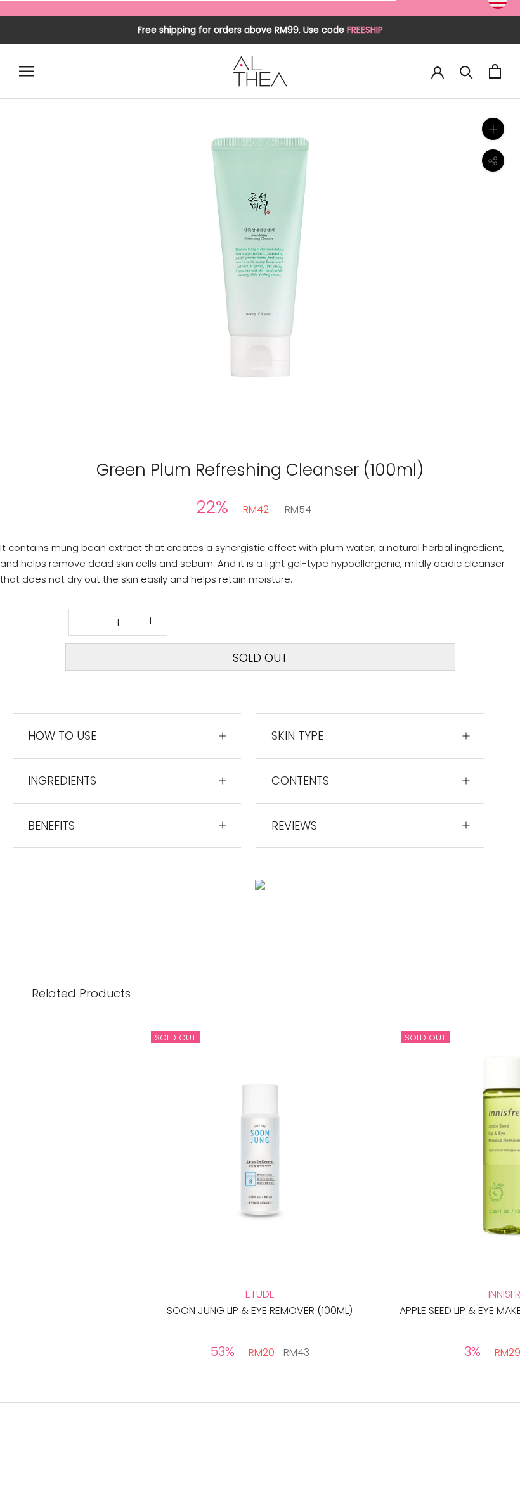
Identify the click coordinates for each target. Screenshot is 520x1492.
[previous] (141, 271)
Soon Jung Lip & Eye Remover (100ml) (260, 1310)
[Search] (466, 71)
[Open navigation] (26, 71)
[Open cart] (495, 71)
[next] (379, 271)
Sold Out (260, 658)
